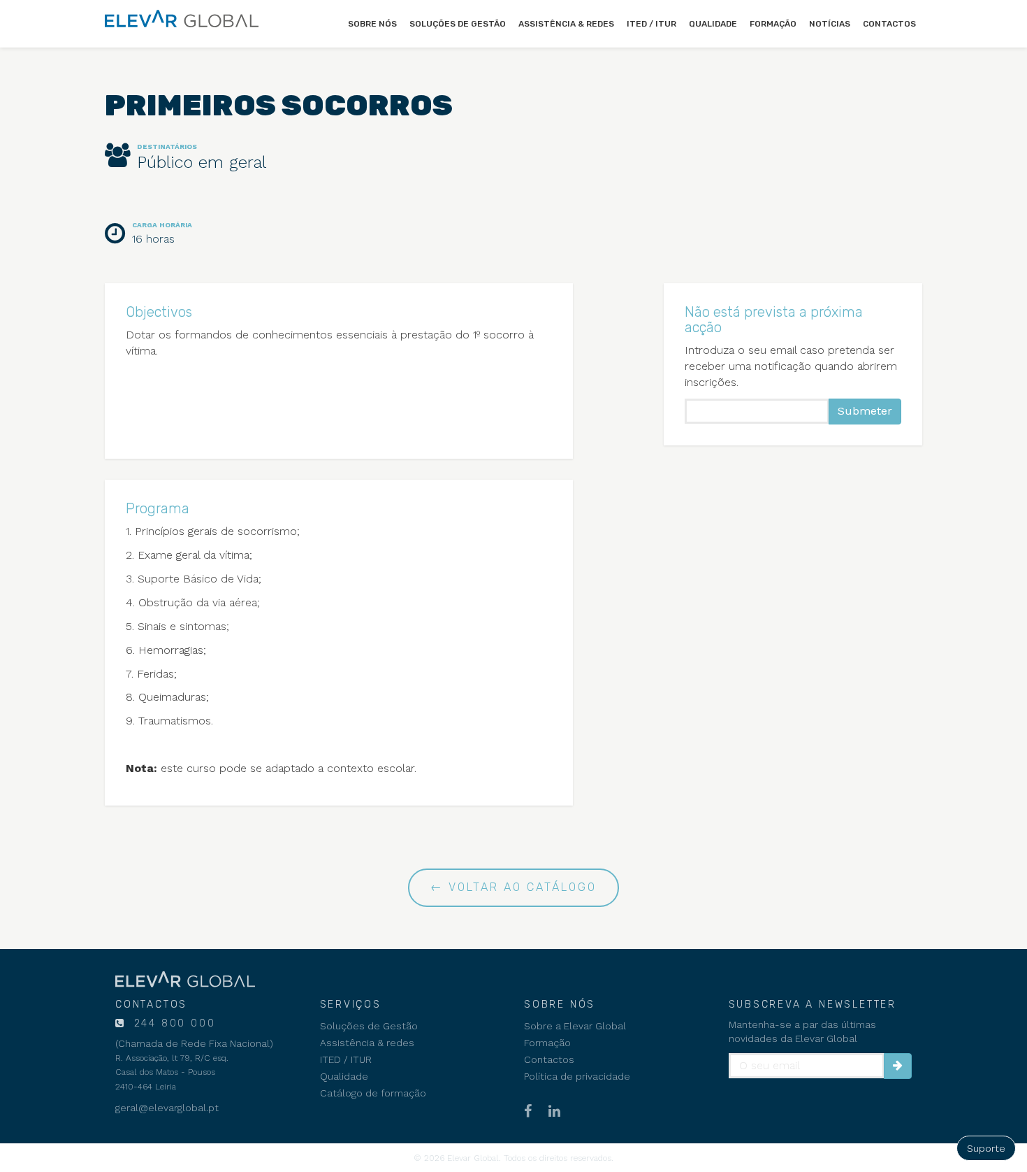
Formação (773, 24)
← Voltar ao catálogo (513, 887)
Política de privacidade (577, 1076)
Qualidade (713, 24)
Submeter (865, 410)
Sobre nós (372, 24)
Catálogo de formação (373, 1093)
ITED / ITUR (651, 24)
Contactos (889, 24)
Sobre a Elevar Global (575, 1025)
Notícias (829, 24)
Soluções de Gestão (457, 24)
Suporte (986, 1148)
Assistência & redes (566, 24)
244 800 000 (172, 1023)
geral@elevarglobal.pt (167, 1107)
